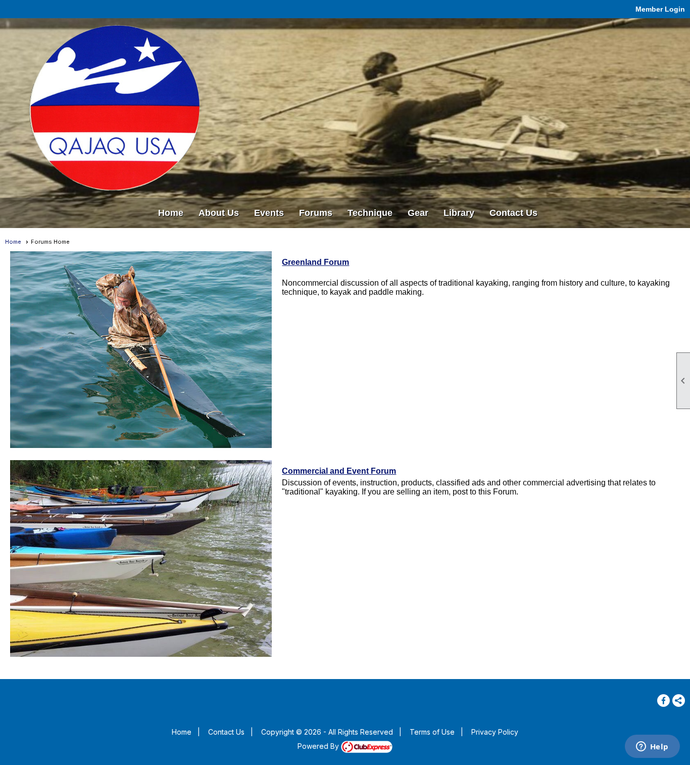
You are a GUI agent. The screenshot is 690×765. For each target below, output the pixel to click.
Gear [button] (418, 213)
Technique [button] (370, 213)
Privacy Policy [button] (494, 732)
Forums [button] (315, 213)
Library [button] (458, 213)
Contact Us (513, 213)
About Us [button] (219, 213)
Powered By (319, 746)
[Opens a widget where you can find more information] (652, 747)
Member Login (660, 9)
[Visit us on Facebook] (663, 700)
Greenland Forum (315, 262)
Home (170, 213)
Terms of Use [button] (432, 732)
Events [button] (269, 213)
